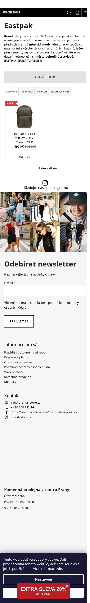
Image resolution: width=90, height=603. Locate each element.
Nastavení (43, 579)
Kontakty (10, 382)
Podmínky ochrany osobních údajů (28, 367)
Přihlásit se (19, 321)
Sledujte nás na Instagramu (46, 188)
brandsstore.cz (20, 417)
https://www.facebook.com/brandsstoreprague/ (43, 412)
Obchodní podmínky (18, 362)
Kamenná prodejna (17, 377)
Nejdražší (42, 91)
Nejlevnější (27, 91)
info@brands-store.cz (25, 402)
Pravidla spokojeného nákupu (25, 352)
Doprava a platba (16, 357)
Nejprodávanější (60, 91)
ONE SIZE (24, 157)
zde (59, 568)
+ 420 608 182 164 (23, 407)
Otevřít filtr (45, 77)
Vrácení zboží (13, 372)
